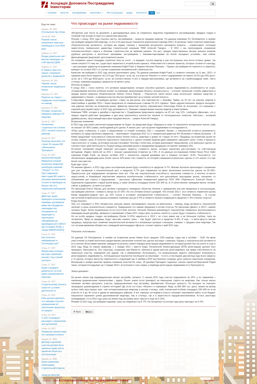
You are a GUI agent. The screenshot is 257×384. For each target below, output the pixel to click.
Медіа (129, 13)
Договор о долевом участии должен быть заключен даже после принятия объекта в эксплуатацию (52, 348)
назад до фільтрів (50, 375)
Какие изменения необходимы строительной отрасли (53, 365)
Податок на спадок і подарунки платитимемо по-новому (53, 100)
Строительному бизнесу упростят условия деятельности (53, 287)
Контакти (141, 13)
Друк (90, 311)
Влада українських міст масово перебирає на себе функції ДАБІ (53, 59)
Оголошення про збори (53, 32)
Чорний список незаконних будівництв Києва (53, 86)
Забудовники (79, 13)
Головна (52, 13)
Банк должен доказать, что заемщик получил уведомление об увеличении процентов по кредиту (53, 304)
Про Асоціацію (114, 13)
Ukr (151, 13)
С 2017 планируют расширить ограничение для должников (53, 321)
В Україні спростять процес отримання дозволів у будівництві (53, 73)
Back (78, 311)
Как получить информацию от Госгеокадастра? (50, 240)
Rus (158, 13)
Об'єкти (64, 13)
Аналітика (95, 13)
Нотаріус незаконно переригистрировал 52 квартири (52, 114)
